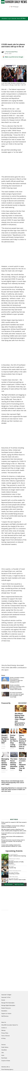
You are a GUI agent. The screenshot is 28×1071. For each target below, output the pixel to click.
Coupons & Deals (5, 1060)
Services (3, 1044)
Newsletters (4, 18)
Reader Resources (6, 1008)
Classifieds (4, 1050)
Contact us (4, 1027)
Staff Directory (4, 1016)
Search (18, 18)
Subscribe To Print (5, 997)
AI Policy (3, 1038)
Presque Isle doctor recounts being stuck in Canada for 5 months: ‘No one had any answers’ (13, 841)
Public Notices (4, 1047)
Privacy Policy (4, 1033)
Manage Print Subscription (7, 1002)
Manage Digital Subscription (8, 1005)
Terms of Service (5, 1035)
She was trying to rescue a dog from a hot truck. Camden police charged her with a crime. (13, 830)
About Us (3, 1022)
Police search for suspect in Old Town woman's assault (14, 823)
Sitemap (3, 1030)
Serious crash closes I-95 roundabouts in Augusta (12, 837)
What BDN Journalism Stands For (9, 1025)
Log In (9, 18)
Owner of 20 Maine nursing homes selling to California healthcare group (13, 826)
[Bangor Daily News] (14, 3)
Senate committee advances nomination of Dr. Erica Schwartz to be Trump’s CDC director (17, 687)
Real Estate (4, 1058)
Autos (2, 1055)
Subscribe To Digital (6, 994)
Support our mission (6, 1013)
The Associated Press (12, 51)
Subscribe (14, 18)
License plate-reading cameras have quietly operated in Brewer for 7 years (11, 845)
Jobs (2, 1052)
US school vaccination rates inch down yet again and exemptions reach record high (17, 695)
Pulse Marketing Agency (7, 1069)
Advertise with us (5, 1066)
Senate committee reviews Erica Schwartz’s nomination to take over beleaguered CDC (17, 680)
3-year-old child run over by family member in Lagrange (13, 833)
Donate (3, 1000)
